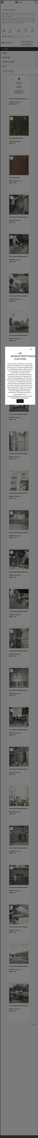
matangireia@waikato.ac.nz (15, 396)
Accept (20, 401)
